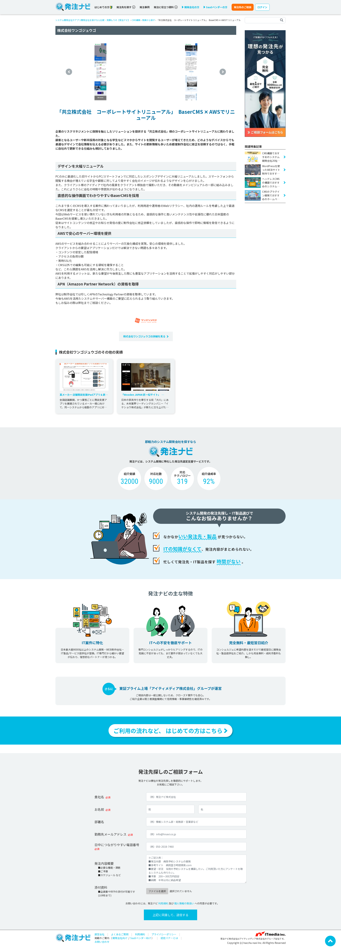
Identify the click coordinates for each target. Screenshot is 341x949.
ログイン (262, 7)
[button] (69, 71)
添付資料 (100, 887)
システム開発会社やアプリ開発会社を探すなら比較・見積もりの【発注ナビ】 (92, 20)
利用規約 (163, 903)
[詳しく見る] (265, 83)
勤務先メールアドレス (110, 834)
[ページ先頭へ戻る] (330, 940)
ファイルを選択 (157, 891)
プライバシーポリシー (163, 934)
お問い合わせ (101, 941)
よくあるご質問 (119, 934)
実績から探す (148, 20)
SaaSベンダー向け (140, 938)
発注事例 (145, 7)
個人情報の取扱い (184, 903)
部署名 (99, 821)
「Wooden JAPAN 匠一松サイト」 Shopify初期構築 (141, 395)
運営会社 (99, 934)
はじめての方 (102, 7)
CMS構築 (136, 20)
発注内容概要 (104, 863)
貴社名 (99, 797)
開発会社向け (119, 938)
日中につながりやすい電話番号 (116, 844)
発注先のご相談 (242, 7)
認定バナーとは (169, 938)
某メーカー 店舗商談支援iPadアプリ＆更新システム (84, 395)
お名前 (99, 809)
